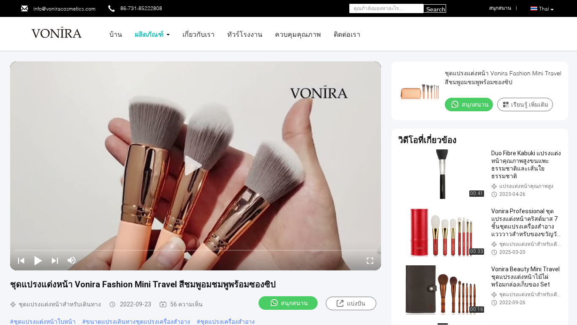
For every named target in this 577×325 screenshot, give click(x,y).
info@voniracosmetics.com (64, 9)
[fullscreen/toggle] (370, 260)
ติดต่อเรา (347, 34)
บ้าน (115, 34)
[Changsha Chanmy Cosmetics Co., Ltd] (56, 33)
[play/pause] (38, 260)
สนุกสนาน (294, 303)
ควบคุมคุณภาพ (298, 34)
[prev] (21, 260)
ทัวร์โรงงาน (244, 34)
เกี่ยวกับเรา (198, 34)
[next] (54, 260)
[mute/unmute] (71, 260)
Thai (544, 9)
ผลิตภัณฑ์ (149, 34)
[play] (195, 165)
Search (435, 9)
